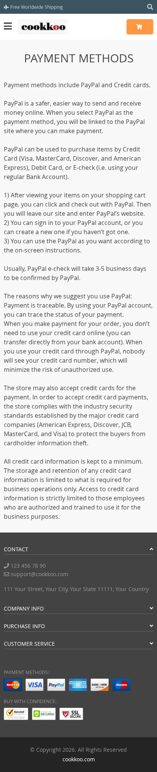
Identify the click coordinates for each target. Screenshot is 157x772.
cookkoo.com (78, 759)
